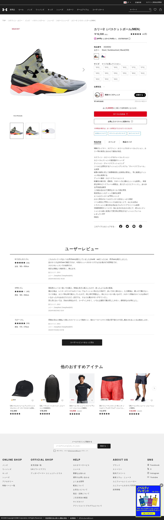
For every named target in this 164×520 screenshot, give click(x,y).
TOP (4, 20)
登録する (103, 446)
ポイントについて (134, 133)
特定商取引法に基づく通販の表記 (56, 518)
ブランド (116, 465)
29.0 (115, 73)
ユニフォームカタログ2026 (124, 485)
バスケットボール (38, 20)
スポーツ (70, 10)
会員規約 (73, 518)
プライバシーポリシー (74, 450)
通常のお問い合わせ (81, 477)
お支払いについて (100, 133)
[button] (83, 69)
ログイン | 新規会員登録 (154, 2)
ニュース (76, 469)
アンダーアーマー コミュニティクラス (46, 473)
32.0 (97, 79)
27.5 (142, 67)
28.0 (97, 73)
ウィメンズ (40, 10)
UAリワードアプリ (38, 469)
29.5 (124, 73)
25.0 (97, 67)
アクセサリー (7, 481)
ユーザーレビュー (82, 249)
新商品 (12, 10)
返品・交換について (81, 493)
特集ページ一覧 (8, 485)
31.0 (142, 73)
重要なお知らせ (79, 473)
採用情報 (116, 489)
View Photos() (17, 115)
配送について (78, 485)
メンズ (29, 10)
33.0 (106, 79)
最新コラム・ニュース (122, 477)
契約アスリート (119, 473)
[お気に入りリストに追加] (32, 400)
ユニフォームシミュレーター (125, 481)
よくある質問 (78, 481)
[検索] (150, 9)
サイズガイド (78, 502)
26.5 (124, 67)
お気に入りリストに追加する (119, 121)
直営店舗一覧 (36, 465)
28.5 (106, 73)
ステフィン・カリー (15, 20)
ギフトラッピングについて (117, 133)
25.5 (106, 67)
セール (21, 10)
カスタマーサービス (81, 465)
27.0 (133, 67)
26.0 (115, 67)
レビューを (82, 342)
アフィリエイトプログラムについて (87, 506)
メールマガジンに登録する (82, 442)
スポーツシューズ (62, 20)
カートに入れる (119, 114)
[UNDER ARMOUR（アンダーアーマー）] (5, 9)
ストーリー (117, 469)
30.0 (133, 73)
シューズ (59, 10)
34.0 (115, 79)
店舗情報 (138, 2)
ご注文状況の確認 (80, 498)
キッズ (50, 10)
